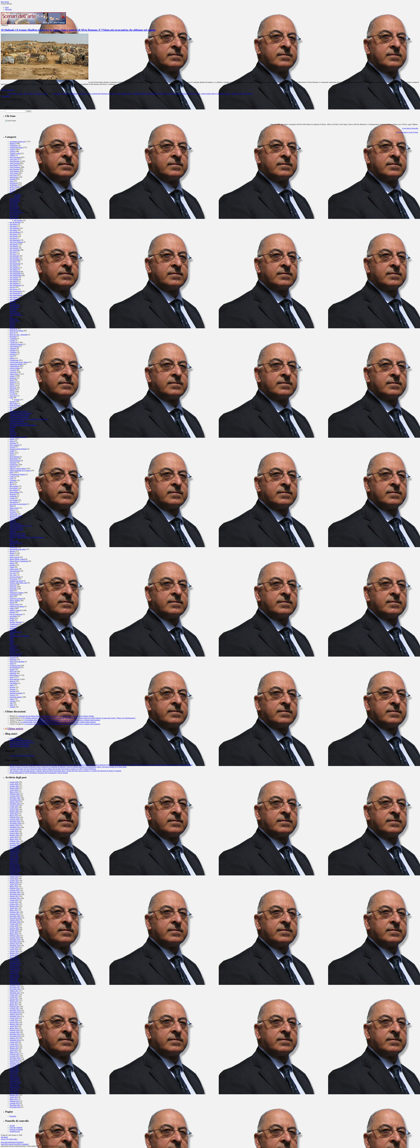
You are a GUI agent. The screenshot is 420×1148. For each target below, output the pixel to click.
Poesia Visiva (14, 604)
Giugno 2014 (14, 1070)
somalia (197, 94)
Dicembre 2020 (15, 916)
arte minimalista (15, 273)
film (11, 409)
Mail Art (12, 510)
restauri (12, 634)
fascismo (13, 401)
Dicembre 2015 (15, 1034)
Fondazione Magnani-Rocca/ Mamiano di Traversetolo (28, 419)
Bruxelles (13, 336)
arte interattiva (14, 258)
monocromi (14, 547)
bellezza (12, 325)
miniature (13, 531)
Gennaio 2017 (14, 1008)
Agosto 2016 (14, 1018)
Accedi (12, 1125)
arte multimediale (15, 275)
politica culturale (15, 610)
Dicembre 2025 (15, 798)
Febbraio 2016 (15, 1030)
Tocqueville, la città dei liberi (20, 746)
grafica (12, 453)
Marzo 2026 (14, 792)
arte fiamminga (15, 240)
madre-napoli (14, 508)
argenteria (17, 195)
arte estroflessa (15, 232)
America (13, 149)
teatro (11, 685)
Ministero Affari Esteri (17, 533)
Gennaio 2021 (14, 914)
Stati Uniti (13, 671)
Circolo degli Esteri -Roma (19, 362)
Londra (12, 498)
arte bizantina (14, 206)
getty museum (14, 445)
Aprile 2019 (14, 955)
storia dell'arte (14, 679)
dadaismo (13, 378)
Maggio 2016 (14, 1024)
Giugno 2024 (14, 833)
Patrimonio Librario (16, 593)
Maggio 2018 (14, 977)
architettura (13, 185)
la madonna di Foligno (17, 474)
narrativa (13, 565)
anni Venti (13, 175)
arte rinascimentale (16, 295)
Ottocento (13, 587)
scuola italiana (14, 650)
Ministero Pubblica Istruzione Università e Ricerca (27, 537)
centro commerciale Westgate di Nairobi (101, 94)
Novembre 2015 (15, 1036)
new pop (13, 573)
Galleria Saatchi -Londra (18, 437)
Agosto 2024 (14, 829)
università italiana (16, 697)
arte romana (14, 297)
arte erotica (13, 230)
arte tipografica (15, 313)
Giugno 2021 (14, 904)
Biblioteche (14, 329)
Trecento (13, 691)
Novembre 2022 (15, 871)
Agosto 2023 (14, 853)
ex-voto (12, 394)
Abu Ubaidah (57, 94)
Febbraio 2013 (15, 1101)
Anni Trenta (14, 173)
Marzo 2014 (14, 1075)
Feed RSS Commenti (21, 1144)
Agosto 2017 (14, 995)
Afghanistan (14, 145)
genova (12, 441)
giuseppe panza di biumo (18, 449)
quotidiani (13, 628)
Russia (12, 642)
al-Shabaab (73, 94)
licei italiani (14, 490)
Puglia (12, 620)
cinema (12, 358)
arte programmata (16, 291)
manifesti (13, 512)
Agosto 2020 (14, 924)
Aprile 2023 (14, 861)
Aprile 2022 (14, 884)
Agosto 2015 (14, 1042)
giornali (12, 447)
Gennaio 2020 (14, 938)
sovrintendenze (15, 667)
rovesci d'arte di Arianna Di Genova (22, 755)
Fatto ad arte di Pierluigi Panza (20, 740)
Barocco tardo (14, 321)
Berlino (12, 327)
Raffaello (13, 630)
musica (12, 563)
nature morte (14, 569)
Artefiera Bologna (16, 315)
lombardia (13, 496)
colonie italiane (15, 368)
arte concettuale (15, 210)
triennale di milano (16, 693)
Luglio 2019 (14, 949)
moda (11, 539)
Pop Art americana (16, 614)
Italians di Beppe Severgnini (19, 744)
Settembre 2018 (15, 969)
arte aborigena (14, 199)
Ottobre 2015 (14, 1038)
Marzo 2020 (14, 934)
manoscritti (13, 514)
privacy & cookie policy (9, 1139)
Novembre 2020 (15, 918)
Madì (11, 506)
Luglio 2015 (14, 1044)
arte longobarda (15, 264)
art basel (12, 189)
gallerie (12, 439)
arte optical (13, 281)
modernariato (14, 541)
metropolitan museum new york (21, 526)
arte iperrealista (15, 260)
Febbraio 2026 (15, 794)
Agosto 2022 (14, 876)
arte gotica (13, 252)
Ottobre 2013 (14, 1085)
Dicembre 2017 (15, 987)
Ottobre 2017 (14, 991)
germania (13, 443)
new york (13, 575)
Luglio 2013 (14, 1091)
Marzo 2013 (14, 1099)
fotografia (13, 427)
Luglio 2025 (14, 808)
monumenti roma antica (18, 549)
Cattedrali (13, 352)
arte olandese (14, 279)
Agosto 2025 (14, 806)
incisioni (17, 400)
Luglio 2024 (14, 831)
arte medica (14, 266)
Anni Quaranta (15, 167)
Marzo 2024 (14, 839)
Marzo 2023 (14, 863)
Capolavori (13, 342)
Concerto (13, 370)
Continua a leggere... (8, 90)
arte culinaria (14, 214)
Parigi (12, 591)
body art (12, 333)
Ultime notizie (15, 728)
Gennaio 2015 (14, 1056)
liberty (12, 482)
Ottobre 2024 (14, 825)
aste (11, 317)
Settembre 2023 (15, 851)
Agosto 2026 (14, 782)
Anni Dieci (13, 159)
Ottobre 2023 (14, 849)
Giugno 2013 (14, 1093)
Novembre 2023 (15, 847)
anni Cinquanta (15, 157)
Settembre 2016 (15, 1016)
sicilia (12, 663)
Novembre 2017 (15, 989)
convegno (13, 372)
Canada (12, 340)
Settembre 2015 (15, 1040)
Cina (11, 356)
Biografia (8, 9)
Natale (12, 567)
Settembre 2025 (15, 804)
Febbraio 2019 (15, 959)
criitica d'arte (14, 374)
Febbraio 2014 (15, 1077)
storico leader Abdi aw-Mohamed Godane (215, 94)
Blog (7, 7)
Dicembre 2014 (15, 1058)
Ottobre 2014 (14, 1062)
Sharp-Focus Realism (17, 661)
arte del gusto (14, 216)
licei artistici (14, 488)
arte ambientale (15, 201)
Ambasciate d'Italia (16, 147)
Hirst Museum (14, 457)
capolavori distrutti (16, 344)
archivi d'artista (15, 187)
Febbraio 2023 (15, 865)
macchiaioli (14, 502)
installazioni (14, 465)
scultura (12, 648)
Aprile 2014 (14, 1073)
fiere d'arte (13, 407)
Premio (12, 618)
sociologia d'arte (15, 665)
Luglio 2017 (14, 997)
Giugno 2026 (14, 786)
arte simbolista (14, 305)
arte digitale (14, 218)
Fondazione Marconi (17, 421)
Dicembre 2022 (15, 869)
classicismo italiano (16, 364)
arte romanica (14, 299)
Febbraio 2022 (15, 888)
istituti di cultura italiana (18, 468)
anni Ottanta (14, 165)
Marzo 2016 (14, 1028)
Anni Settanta (14, 171)
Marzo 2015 (14, 1052)
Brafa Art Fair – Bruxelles (19, 335)
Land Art (13, 476)
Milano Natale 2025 (16, 530)
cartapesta (13, 348)
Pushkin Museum (16, 622)
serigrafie (13, 658)
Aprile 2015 (14, 1050)
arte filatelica (14, 246)
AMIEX (12, 155)
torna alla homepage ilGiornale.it (12, 1142)
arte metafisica (14, 268)
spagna (12, 669)
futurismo (13, 435)
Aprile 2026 (14, 790)
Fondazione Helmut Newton (19, 415)
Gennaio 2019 (14, 961)
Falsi (11, 398)
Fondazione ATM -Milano (19, 411)
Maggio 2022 (14, 882)
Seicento (13, 652)
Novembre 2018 (15, 965)
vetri (11, 703)
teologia (12, 687)
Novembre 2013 (15, 1083)
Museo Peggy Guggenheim (19, 561)
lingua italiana (14, 492)
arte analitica (14, 203)
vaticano (12, 701)
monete (12, 545)
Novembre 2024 (15, 823)
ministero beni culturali (17, 535)
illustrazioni (14, 459)
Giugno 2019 (14, 951)
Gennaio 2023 (14, 867)
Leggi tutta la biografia (410, 128)
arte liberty (13, 262)
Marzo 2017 (14, 1005)
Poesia (12, 602)
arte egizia (13, 226)
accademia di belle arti (17, 141)
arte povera (13, 289)
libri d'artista (14, 486)
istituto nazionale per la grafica (20, 470)
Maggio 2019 (14, 953)
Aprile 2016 (14, 1026)
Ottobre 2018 (14, 967)
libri (11, 484)
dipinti (12, 384)
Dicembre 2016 (15, 1010)
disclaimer (4, 1137)
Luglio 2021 (14, 902)
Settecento (13, 660)
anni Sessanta (14, 169)
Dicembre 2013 (15, 1081)
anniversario (14, 177)
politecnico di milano (17, 606)
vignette (12, 707)
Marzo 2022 (14, 886)
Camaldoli (13, 338)
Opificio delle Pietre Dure (18, 583)
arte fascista (14, 236)
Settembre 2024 (15, 827)
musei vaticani (14, 557)
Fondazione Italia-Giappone (19, 417)
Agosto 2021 (14, 900)
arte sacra (13, 303)
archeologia (14, 183)
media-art (13, 522)
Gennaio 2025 (14, 819)
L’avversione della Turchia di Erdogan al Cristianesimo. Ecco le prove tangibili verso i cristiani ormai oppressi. (62, 720)
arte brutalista (14, 208)
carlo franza (82, 94)
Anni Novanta (14, 163)
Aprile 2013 (14, 1097)
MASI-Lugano (15, 518)
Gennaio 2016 (14, 1032)
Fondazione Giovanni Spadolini (21, 413)
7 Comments (5, 96)
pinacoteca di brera (16, 598)
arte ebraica (14, 224)
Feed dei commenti (16, 1129)
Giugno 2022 (14, 880)
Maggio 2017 (14, 1001)
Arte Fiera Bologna (16, 242)
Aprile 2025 (14, 813)
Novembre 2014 (15, 1060)
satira (11, 644)
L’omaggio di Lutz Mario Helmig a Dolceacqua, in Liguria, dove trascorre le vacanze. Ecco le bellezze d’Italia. (56, 716)
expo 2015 (13, 396)
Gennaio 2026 (14, 796)
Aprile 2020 (14, 932)
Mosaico (13, 551)
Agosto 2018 (14, 971)
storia (45, 94)
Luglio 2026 (14, 784)
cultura (20, 94)
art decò (12, 191)
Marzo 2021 (14, 910)
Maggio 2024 (14, 835)
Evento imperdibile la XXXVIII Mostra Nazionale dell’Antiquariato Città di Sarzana (39, 773)
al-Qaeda (65, 94)
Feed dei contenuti (16, 1127)
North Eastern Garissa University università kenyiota (176, 94)
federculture (14, 403)
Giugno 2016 (14, 1022)
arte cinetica (18, 220)
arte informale (14, 256)
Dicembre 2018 (15, 963)
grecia (12, 455)
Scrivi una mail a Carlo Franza (407, 132)
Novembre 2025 (15, 800)
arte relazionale (15, 293)
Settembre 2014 (15, 1064)
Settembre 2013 (15, 1087)
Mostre (12, 553)
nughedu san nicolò (16, 581)
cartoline (13, 350)
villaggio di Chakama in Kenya (242, 94)
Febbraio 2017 (15, 1006)
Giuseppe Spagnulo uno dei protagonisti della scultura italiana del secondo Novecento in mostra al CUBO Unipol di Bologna (53, 769)
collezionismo (14, 366)
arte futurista (14, 248)
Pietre (12, 596)
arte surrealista (14, 307)
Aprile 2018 (14, 979)
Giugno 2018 (14, 975)
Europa (12, 392)
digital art (13, 382)
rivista (12, 640)
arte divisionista (15, 222)
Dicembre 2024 (15, 821)
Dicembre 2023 (15, 845)
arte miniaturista (15, 271)
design (12, 380)
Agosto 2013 (14, 1089)
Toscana (12, 689)
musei (12, 555)
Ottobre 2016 (14, 1014)
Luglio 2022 (14, 878)
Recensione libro (15, 632)
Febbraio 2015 (15, 1054)
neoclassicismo (15, 571)
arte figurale (14, 244)
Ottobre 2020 (14, 920)
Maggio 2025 (14, 811)
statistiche (13, 673)
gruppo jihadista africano (124, 94)
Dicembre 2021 (15, 892)
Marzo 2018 (14, 981)
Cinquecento (14, 360)
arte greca (13, 254)
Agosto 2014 (14, 1066)
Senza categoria (15, 656)
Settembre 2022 (15, 875)
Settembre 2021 (15, 898)
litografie (13, 494)
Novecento (13, 579)
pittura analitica (15, 600)
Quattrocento (14, 624)
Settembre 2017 (15, 993)
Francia (12, 429)
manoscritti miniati (16, 516)
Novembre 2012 (15, 1107)
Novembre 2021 (15, 894)
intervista (13, 466)
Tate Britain (14, 683)
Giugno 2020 (14, 928)
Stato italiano (38, 94)
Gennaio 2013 (14, 1103)
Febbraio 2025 (15, 817)
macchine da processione (18, 504)
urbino (12, 699)
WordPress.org (15, 1131)
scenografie (14, 646)
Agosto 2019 (14, 947)
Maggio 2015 (14, 1048)
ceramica (13, 354)
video (11, 705)
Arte (11, 193)
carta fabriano (14, 346)
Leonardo (13, 480)
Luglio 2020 (14, 926)
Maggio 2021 (14, 906)
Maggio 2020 (14, 930)
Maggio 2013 (14, 1095)
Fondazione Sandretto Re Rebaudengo (23, 425)
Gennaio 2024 (14, 843)
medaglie (13, 520)
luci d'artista (14, 500)
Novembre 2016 (15, 1012)
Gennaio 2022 (14, 890)
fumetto (12, 431)
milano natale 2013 (16, 528)
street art (12, 681)
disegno (12, 386)
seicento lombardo (16, 654)
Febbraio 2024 (15, 841)
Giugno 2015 (14, 1046)
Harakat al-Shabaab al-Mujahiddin (145, 94)
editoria (12, 390)
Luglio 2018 (14, 973)
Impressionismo (15, 461)
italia (25, 94)
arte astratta (13, 205)
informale (13, 463)
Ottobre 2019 (14, 943)
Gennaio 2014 (14, 1079)
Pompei (12, 612)
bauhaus (12, 323)
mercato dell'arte (15, 524)
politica (30, 94)
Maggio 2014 (14, 1071)
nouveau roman (15, 577)
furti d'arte (13, 433)
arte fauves (13, 238)
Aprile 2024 (14, 837)
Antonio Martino (15, 738)
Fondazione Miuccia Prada (19, 423)
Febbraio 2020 (15, 936)
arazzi (12, 181)
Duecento (13, 388)
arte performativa (15, 285)
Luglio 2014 (14, 1068)
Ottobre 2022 (14, 873)
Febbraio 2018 (15, 983)
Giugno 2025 (14, 810)
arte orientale (14, 283)
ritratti (12, 638)
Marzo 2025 (14, 815)
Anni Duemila (12, 94)
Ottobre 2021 (14, 896)
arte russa (13, 301)
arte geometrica (15, 250)
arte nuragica (14, 277)
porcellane (13, 616)
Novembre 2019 (15, 941)
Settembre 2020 (15, 922)
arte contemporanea (16, 212)
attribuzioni (13, 319)
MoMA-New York (16, 543)
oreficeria (13, 585)
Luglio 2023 (14, 855)
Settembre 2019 (15, 945)
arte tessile (13, 311)
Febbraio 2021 (15, 912)
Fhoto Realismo (15, 405)
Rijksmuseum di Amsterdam (19, 636)
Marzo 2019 (14, 957)
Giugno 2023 (14, 857)
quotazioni (13, 626)
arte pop (12, 287)
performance (14, 595)
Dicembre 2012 (15, 1105)
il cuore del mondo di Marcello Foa (22, 742)
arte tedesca (14, 309)
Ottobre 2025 (14, 802)
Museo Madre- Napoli (17, 559)
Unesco (12, 695)
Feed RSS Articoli (7, 1144)
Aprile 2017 (14, 1003)
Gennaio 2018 (14, 985)
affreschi (13, 143)
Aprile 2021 (14, 908)
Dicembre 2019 (15, 940)
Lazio (12, 478)
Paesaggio (13, 589)
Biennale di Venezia (16, 331)
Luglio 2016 (14, 1020)
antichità (12, 179)
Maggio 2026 (14, 788)
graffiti (12, 451)
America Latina (15, 153)
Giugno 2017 (14, 999)
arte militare (14, 270)
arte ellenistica (14, 228)
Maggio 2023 (14, 859)
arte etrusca (13, 234)
